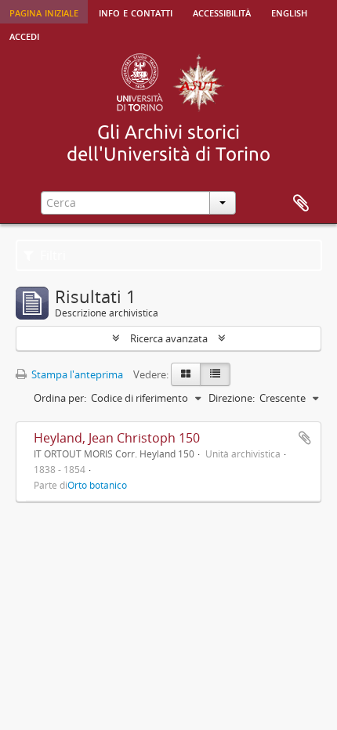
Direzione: (231, 398)
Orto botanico (97, 485)
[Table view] (215, 374)
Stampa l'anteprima (76, 374)
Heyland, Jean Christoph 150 (117, 437)
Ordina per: (60, 398)
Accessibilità (222, 11)
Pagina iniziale (43, 11)
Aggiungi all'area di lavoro (305, 438)
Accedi (24, 35)
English (289, 11)
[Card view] (186, 374)
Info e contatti (135, 11)
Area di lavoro (301, 203)
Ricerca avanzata (169, 338)
